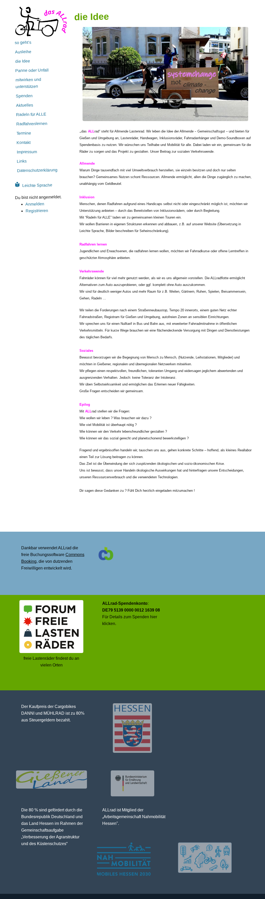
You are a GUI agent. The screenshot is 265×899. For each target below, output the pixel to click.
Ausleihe (23, 51)
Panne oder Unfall (32, 70)
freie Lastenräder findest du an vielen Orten (51, 661)
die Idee (22, 61)
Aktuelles (24, 105)
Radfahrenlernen (31, 123)
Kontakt (24, 142)
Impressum (27, 151)
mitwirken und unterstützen (28, 83)
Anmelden (34, 204)
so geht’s (23, 42)
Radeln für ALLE (31, 114)
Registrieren (36, 210)
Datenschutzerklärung (37, 170)
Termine (23, 133)
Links (22, 161)
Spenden (24, 95)
